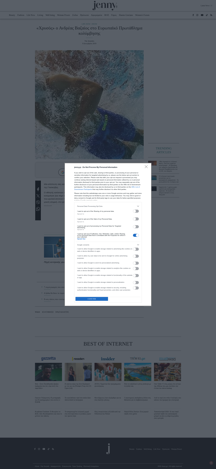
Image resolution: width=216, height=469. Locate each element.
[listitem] (108, 206)
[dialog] (108, 234)
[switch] (136, 211)
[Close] (147, 167)
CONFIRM (92, 299)
